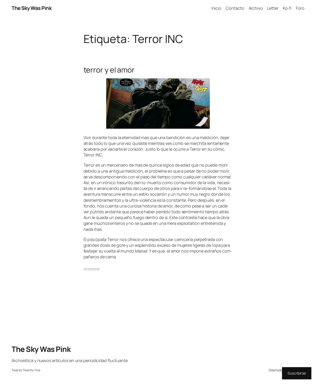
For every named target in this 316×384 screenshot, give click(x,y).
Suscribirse (297, 373)
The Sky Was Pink (32, 8)
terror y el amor (109, 70)
